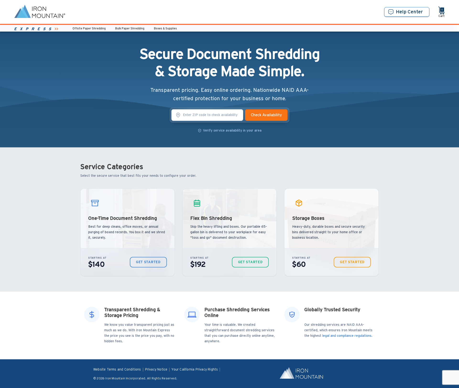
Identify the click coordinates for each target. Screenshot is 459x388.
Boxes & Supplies (165, 28)
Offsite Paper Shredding (89, 28)
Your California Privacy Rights (194, 369)
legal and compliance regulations (347, 336)
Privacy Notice (156, 369)
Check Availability (266, 115)
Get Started (148, 262)
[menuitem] (119, 369)
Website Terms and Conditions (117, 369)
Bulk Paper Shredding (129, 28)
